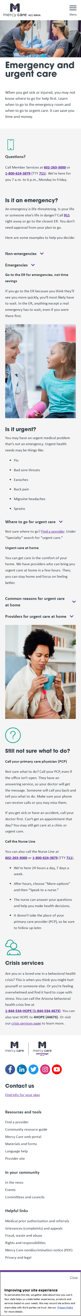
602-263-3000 (55, 167)
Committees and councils (24, 1197)
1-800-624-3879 (17, 173)
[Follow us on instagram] (45, 1069)
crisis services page (26, 1023)
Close (74, 1277)
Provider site (15, 1158)
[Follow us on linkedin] (22, 1069)
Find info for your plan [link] (22, 1094)
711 (42, 173)
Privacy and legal (18, 1257)
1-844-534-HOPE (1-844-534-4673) (32, 1010)
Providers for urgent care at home (35, 616)
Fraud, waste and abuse (24, 1235)
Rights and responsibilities (25, 1242)
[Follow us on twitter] (33, 1069)
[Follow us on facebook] (10, 1069)
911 (67, 215)
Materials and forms (21, 1143)
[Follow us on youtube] (57, 1069)
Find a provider (52, 531)
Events (10, 1189)
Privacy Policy (65, 1307)
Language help (16, 1151)
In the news (14, 1182)
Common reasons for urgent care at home (35, 601)
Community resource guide (26, 1129)
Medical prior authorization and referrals (37, 1221)
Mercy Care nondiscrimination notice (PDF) (38, 1250)
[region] (40, 1294)
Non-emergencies (21, 253)
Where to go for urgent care (30, 521)
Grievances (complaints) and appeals (34, 1228)
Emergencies (16, 265)
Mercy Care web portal (23, 1136)
